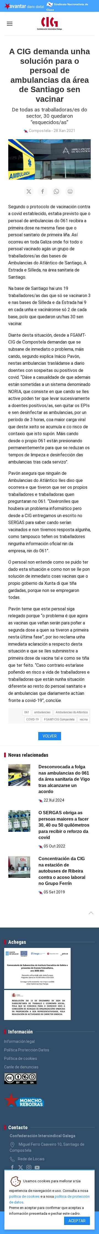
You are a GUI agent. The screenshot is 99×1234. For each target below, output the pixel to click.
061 (26, 712)
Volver (50, 736)
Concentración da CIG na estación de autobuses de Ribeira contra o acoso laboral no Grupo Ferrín (61, 871)
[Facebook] (12, 1167)
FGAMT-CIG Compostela (59, 719)
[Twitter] (20, 1167)
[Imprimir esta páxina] (70, 191)
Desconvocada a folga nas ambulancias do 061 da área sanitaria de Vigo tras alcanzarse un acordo (64, 779)
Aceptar (77, 1221)
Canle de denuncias (21, 1067)
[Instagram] (29, 1167)
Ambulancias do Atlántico (72, 712)
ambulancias (42, 712)
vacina (84, 719)
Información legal (19, 1041)
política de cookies (24, 1196)
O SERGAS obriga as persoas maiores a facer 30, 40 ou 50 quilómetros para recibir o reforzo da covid (63, 825)
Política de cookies (20, 1058)
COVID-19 (32, 719)
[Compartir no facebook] (43, 191)
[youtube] (37, 1167)
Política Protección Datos (26, 1050)
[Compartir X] (29, 191)
